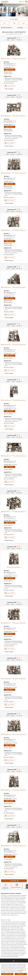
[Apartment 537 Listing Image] (14, 164)
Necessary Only (7, 974)
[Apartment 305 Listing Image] (14, 670)
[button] (20, 2)
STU (5, 23)
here (21, 971)
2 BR (23, 23)
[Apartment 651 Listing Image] (14, 50)
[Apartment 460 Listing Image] (14, 447)
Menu (23, 1)
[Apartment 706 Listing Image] (14, 503)
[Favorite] (17, 37)
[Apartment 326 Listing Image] (14, 279)
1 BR (14, 23)
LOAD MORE (13, 880)
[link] (21, 79)
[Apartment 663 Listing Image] (14, 392)
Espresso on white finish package (13, 78)
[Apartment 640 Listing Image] (14, 781)
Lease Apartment (10, 85)
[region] (14, 969)
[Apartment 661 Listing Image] (14, 107)
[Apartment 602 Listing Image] (14, 614)
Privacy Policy (20, 970)
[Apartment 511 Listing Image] (14, 336)
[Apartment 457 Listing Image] (14, 837)
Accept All (21, 974)
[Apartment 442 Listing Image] (14, 559)
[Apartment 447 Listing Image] (14, 221)
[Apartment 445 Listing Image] (14, 726)
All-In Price (10, 69)
